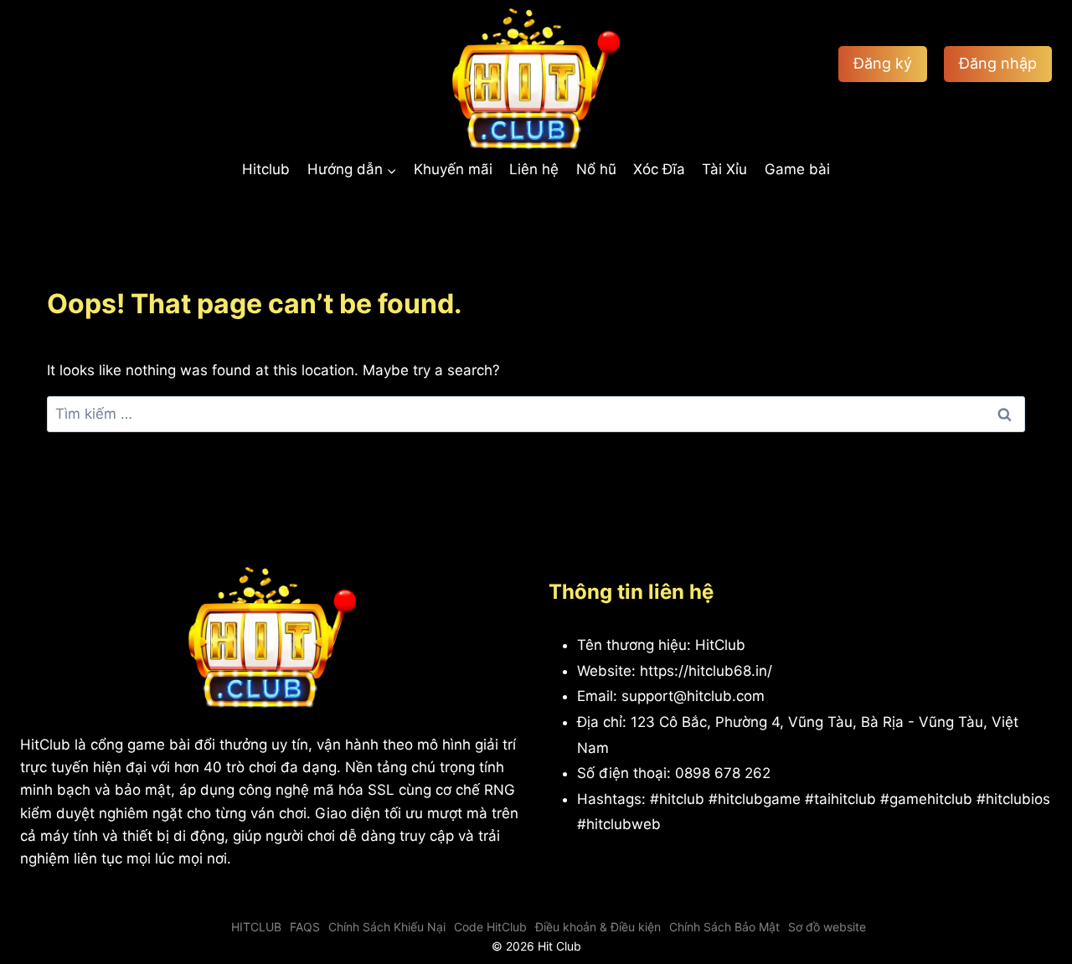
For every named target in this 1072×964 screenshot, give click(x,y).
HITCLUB (256, 927)
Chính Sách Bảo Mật (724, 927)
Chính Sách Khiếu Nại (387, 927)
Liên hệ (534, 169)
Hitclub (266, 169)
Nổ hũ (596, 169)
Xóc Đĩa (659, 169)
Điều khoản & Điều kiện (598, 927)
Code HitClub (490, 927)
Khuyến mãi (453, 169)
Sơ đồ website (827, 927)
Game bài (797, 169)
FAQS (305, 927)
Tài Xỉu (724, 169)
